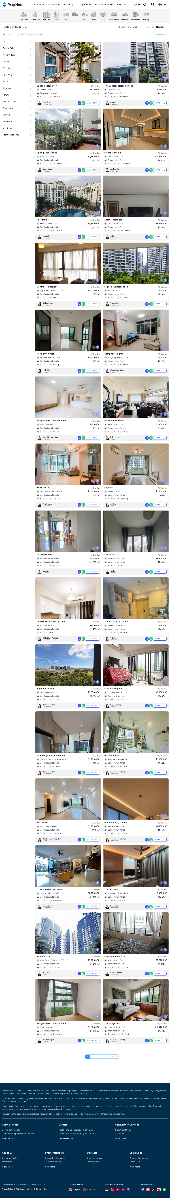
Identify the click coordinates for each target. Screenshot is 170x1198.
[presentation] (94, 79)
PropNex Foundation (139, 1158)
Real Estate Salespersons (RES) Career (77, 1129)
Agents (84, 4)
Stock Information (52, 1161)
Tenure (6, 95)
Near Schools (8, 128)
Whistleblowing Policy (24, 1189)
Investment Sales (123, 1129)
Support (135, 4)
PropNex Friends (104, 4)
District (6, 61)
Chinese (91, 1189)
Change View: (127, 27)
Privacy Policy (7, 1189)
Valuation (119, 1133)
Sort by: (156, 27)
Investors (122, 4)
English (76, 1189)
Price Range (8, 68)
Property (69, 4)
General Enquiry (94, 1158)
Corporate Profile (10, 1158)
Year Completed (9, 101)
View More (7, 1139)
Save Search (161, 34)
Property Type (9, 55)
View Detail (92, 103)
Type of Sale (8, 48)
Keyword (6, 115)
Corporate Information (54, 1158)
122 (112, 1056)
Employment (93, 1161)
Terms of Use (41, 1189)
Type (5, 42)
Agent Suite (134, 1161)
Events (37, 4)
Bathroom (7, 88)
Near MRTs (7, 121)
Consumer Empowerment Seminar (18, 1133)
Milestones (7, 1161)
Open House (8, 108)
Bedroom (6, 81)
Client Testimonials (11, 1129)
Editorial (52, 4)
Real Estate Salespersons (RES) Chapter (77, 1133)
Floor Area (7, 75)
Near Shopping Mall (11, 135)
